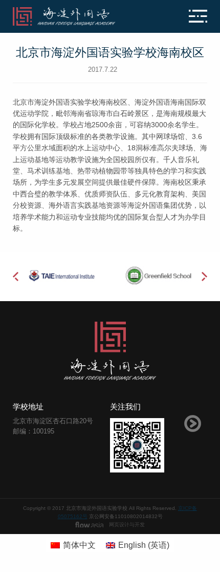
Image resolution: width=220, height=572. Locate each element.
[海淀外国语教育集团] (77, 16)
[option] (61, 275)
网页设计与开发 (127, 524)
